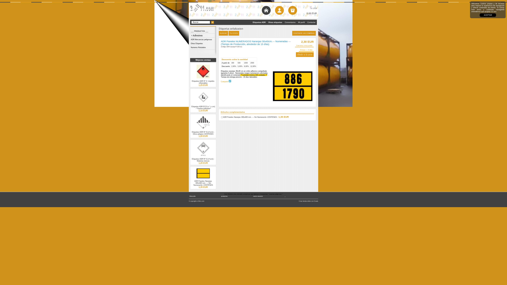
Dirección (192, 196)
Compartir (224, 82)
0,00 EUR (312, 13)
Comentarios (290, 22)
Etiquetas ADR (259, 22)
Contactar (311, 22)
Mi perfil (301, 22)
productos (224, 196)
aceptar (488, 15)
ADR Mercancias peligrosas (201, 40)
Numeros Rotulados (198, 47)
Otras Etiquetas (197, 43)
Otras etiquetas (275, 22)
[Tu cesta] (292, 10)
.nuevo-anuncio (258, 196)
